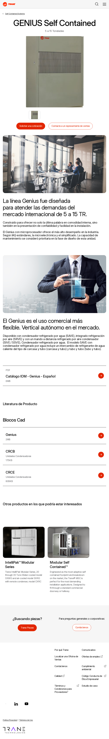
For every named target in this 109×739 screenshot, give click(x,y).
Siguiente (98, 72)
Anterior (11, 72)
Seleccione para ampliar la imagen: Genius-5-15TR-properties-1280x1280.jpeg (34, 115)
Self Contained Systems (15, 14)
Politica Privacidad (10, 720)
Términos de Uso (26, 720)
